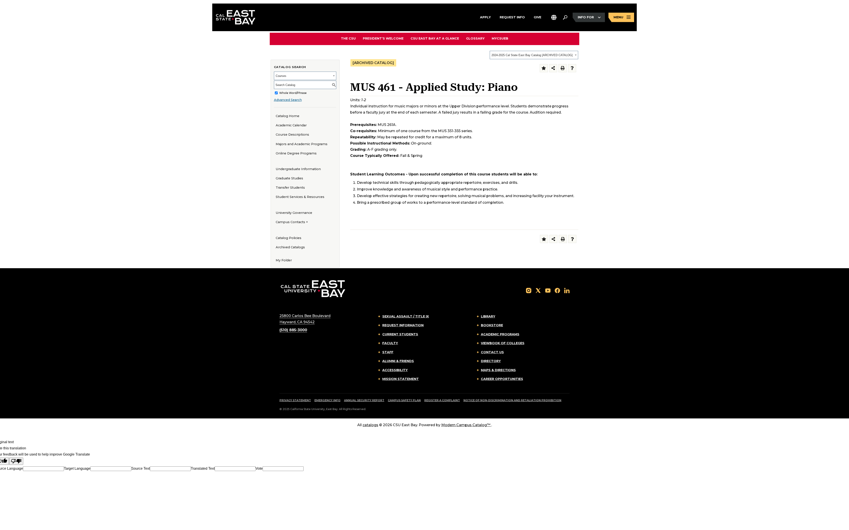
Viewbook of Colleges (502, 343)
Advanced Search (288, 100)
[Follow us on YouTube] (548, 290)
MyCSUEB (500, 38)
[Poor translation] (16, 461)
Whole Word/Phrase (293, 93)
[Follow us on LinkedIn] (567, 290)
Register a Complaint (442, 400)
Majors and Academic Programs (301, 144)
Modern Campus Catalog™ (465, 425)
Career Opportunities (502, 379)
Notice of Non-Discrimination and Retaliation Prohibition (512, 400)
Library (488, 316)
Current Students (400, 334)
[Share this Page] (553, 68)
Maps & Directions (498, 370)
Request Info (512, 17)
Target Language (77, 468)
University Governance (294, 213)
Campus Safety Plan (404, 400)
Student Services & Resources (300, 197)
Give (537, 17)
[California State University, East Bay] (312, 288)
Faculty (390, 343)
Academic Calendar (291, 125)
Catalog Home (287, 116)
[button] (554, 17)
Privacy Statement (295, 400)
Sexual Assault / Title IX (405, 316)
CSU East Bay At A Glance (435, 38)
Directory (491, 361)
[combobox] (534, 55)
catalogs (370, 425)
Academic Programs (500, 334)
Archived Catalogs (290, 247)
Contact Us (492, 352)
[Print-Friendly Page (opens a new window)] (562, 68)
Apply (485, 17)
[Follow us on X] (538, 290)
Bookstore (492, 325)
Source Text (140, 468)
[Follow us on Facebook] (557, 290)
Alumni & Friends (398, 361)
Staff (387, 352)
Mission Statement (400, 379)
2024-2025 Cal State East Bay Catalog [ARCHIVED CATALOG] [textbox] (532, 55)
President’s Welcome (383, 38)
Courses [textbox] (281, 76)
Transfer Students (290, 188)
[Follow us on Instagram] (528, 290)
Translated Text (203, 468)
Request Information (403, 325)
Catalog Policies (288, 238)
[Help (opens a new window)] (572, 68)
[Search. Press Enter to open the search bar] (565, 17)
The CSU (348, 38)
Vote (259, 468)
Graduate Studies (289, 178)
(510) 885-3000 (293, 330)
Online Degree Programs (296, 153)
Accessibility (395, 370)
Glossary (475, 38)
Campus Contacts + (292, 222)
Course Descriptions (292, 135)
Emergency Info (327, 400)
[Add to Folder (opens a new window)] (544, 68)
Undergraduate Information (298, 169)
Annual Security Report (364, 400)
